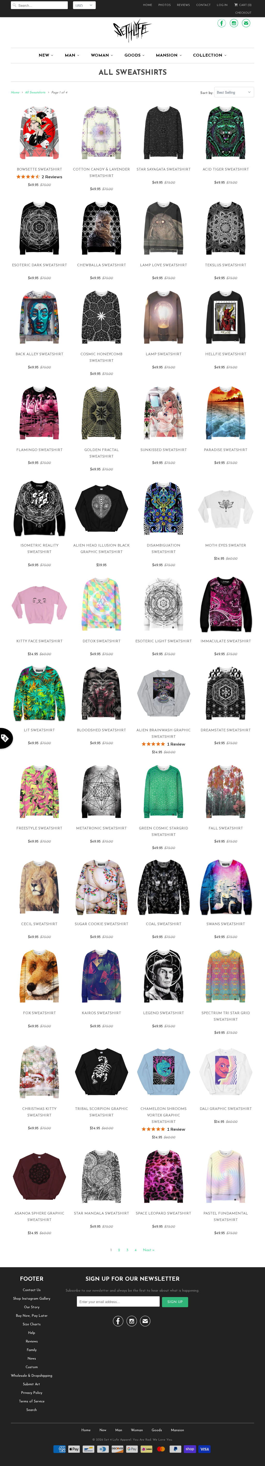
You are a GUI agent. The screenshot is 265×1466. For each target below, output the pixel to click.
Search (31, 1410)
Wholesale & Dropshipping (31, 1376)
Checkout (243, 13)
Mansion (167, 55)
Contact (203, 5)
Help (31, 1333)
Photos (164, 5)
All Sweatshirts (133, 73)
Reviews (183, 5)
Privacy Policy (31, 1393)
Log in (222, 5)
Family (31, 1350)
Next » (148, 1250)
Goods (132, 55)
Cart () (245, 5)
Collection (207, 55)
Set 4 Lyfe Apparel (117, 1439)
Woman (100, 55)
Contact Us (32, 1290)
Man (70, 55)
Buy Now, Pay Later (32, 1316)
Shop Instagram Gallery (31, 1298)
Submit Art (31, 1384)
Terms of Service (32, 1401)
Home (147, 5)
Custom (32, 1367)
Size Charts (32, 1324)
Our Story (31, 1307)
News (31, 1358)
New (44, 55)
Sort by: (207, 92)
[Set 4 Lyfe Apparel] (132, 30)
